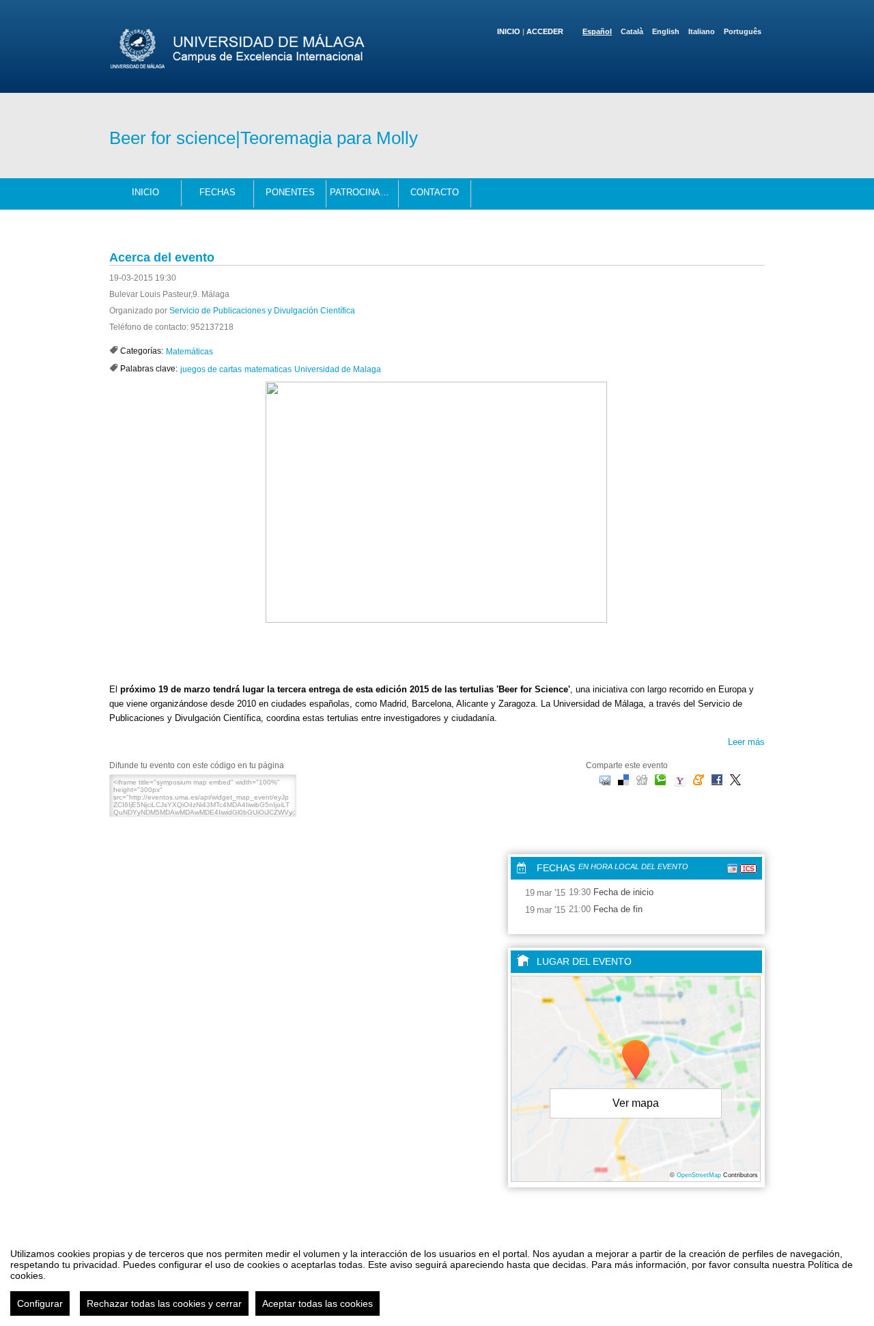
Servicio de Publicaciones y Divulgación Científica (262, 310)
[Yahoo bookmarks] (679, 781)
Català (632, 31)
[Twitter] (735, 779)
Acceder (544, 31)
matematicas (268, 369)
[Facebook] (716, 779)
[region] (437, 1277)
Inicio (508, 31)
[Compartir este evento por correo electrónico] (605, 779)
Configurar (40, 1303)
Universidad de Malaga (337, 369)
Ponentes (290, 192)
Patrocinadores (364, 192)
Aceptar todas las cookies (317, 1303)
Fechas (217, 192)
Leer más (746, 742)
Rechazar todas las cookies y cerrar (164, 1303)
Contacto (434, 192)
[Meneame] (698, 779)
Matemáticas (189, 351)
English (665, 31)
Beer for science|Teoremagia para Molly (263, 138)
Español (597, 31)
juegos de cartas (211, 369)
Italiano (701, 31)
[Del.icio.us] (623, 779)
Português (742, 31)
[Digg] (641, 779)
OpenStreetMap (699, 1175)
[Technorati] (660, 779)
